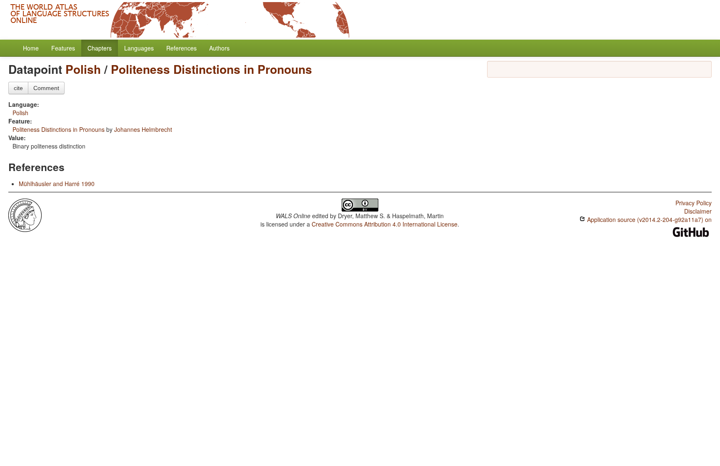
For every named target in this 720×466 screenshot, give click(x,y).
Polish (83, 69)
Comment (46, 88)
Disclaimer (698, 211)
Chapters (100, 48)
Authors (219, 48)
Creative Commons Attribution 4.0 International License (385, 224)
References (181, 48)
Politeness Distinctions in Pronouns (211, 69)
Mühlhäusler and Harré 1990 (57, 183)
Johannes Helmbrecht (143, 129)
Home (31, 48)
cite (18, 88)
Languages (139, 48)
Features (63, 48)
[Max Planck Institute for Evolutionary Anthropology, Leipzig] (25, 214)
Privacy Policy (693, 203)
